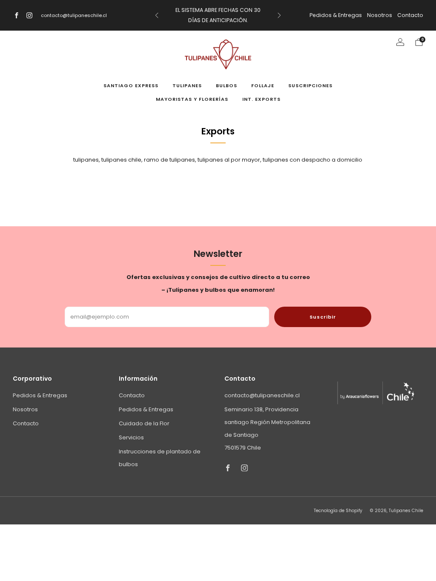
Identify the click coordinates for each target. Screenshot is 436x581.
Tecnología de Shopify (338, 510)
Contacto (410, 15)
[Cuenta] (400, 42)
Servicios (131, 437)
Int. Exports (261, 99)
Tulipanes (187, 85)
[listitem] (218, 15)
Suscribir (323, 316)
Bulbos (226, 85)
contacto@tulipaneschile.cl (74, 15)
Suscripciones (310, 85)
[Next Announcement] (279, 15)
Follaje (262, 85)
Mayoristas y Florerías (192, 99)
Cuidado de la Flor (144, 423)
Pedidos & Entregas (336, 15)
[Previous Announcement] (156, 15)
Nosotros (379, 15)
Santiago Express (130, 85)
